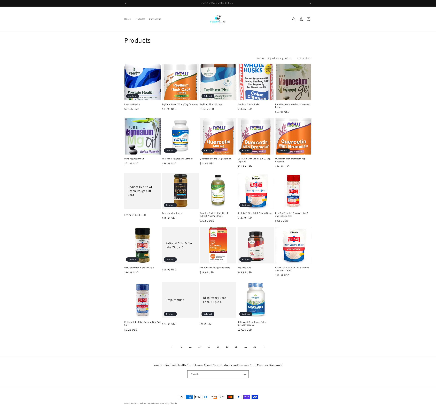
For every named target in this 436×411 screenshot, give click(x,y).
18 (227, 346)
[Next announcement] (310, 3)
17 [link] (218, 346)
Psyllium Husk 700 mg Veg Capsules (180, 104)
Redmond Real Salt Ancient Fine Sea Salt (142, 323)
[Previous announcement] (125, 3)
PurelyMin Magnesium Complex (177, 158)
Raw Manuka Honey (172, 213)
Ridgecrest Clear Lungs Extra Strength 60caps (252, 323)
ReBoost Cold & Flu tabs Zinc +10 (179, 245)
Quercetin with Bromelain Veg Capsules (290, 160)
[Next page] (264, 347)
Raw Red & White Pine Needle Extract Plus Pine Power (214, 214)
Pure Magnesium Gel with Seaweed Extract (292, 106)
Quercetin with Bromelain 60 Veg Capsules (254, 160)
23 (254, 346)
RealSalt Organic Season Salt (139, 267)
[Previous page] (172, 347)
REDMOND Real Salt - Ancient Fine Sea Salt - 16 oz (292, 269)
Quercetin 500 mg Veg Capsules (215, 158)
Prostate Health (132, 104)
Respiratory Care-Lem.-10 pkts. (215, 300)
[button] (293, 19)
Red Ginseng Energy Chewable (215, 267)
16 (209, 346)
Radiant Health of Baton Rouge (145, 403)
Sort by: (260, 58)
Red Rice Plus (244, 267)
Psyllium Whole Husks (248, 104)
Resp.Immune (175, 300)
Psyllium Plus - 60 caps (211, 104)
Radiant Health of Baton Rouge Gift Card (140, 191)
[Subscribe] (244, 375)
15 (199, 346)
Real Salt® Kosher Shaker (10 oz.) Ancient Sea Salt (291, 214)
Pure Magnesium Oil (134, 158)
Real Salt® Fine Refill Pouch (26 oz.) (255, 213)
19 (236, 346)
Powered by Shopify (168, 403)
